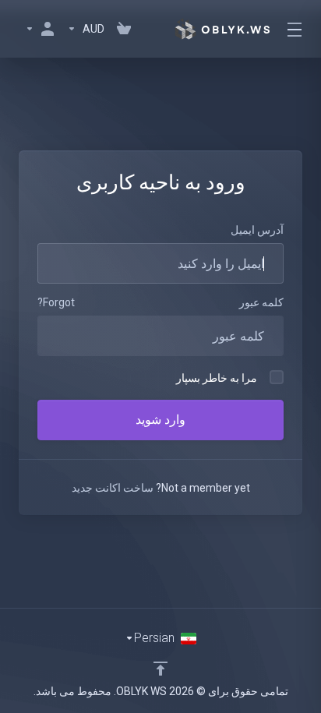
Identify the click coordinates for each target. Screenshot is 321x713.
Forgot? (56, 302)
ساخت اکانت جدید (112, 488)
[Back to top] (160, 668)
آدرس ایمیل (257, 230)
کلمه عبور (261, 302)
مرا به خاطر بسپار (216, 378)
